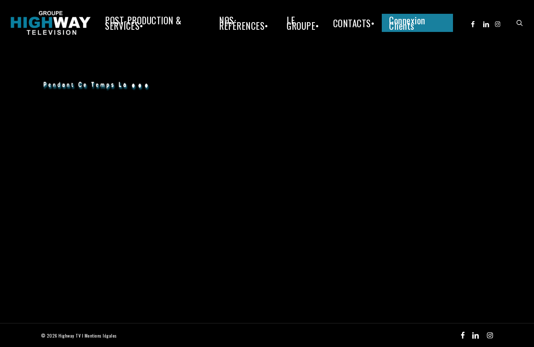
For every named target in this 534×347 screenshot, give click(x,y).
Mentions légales (101, 335)
